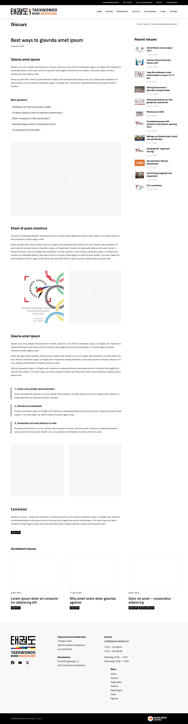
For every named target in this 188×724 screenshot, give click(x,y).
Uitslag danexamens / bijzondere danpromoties (158, 89)
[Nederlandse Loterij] (157, 718)
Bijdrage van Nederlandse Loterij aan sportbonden (162, 138)
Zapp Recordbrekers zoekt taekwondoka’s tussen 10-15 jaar (160, 75)
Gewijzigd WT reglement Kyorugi (158, 150)
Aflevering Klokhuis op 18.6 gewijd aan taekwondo (160, 101)
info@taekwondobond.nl (116, 641)
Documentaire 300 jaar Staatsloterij (157, 162)
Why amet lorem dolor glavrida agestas (93, 600)
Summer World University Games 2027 (159, 61)
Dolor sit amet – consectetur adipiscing (150, 600)
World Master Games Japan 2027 (159, 49)
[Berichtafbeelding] (140, 50)
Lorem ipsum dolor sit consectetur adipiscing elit (35, 600)
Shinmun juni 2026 (155, 112)
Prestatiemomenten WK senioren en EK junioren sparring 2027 (162, 124)
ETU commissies (154, 185)
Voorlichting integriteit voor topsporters (159, 174)
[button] (170, 549)
